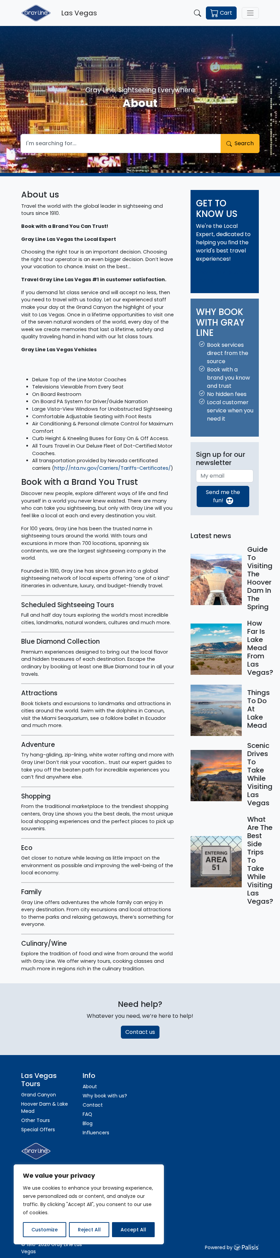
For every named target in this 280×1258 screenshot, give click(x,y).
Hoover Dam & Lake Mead (44, 1107)
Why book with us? (105, 1095)
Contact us (140, 1032)
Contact (242, 272)
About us (208, 272)
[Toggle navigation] (250, 13)
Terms (204, 281)
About (90, 1086)
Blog (88, 1123)
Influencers (96, 1132)
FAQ (225, 272)
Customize (44, 1229)
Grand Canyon (38, 1094)
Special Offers (38, 1129)
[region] (89, 1204)
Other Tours (36, 1120)
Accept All (133, 1229)
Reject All (89, 1229)
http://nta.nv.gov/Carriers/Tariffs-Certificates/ (112, 468)
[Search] (197, 13)
